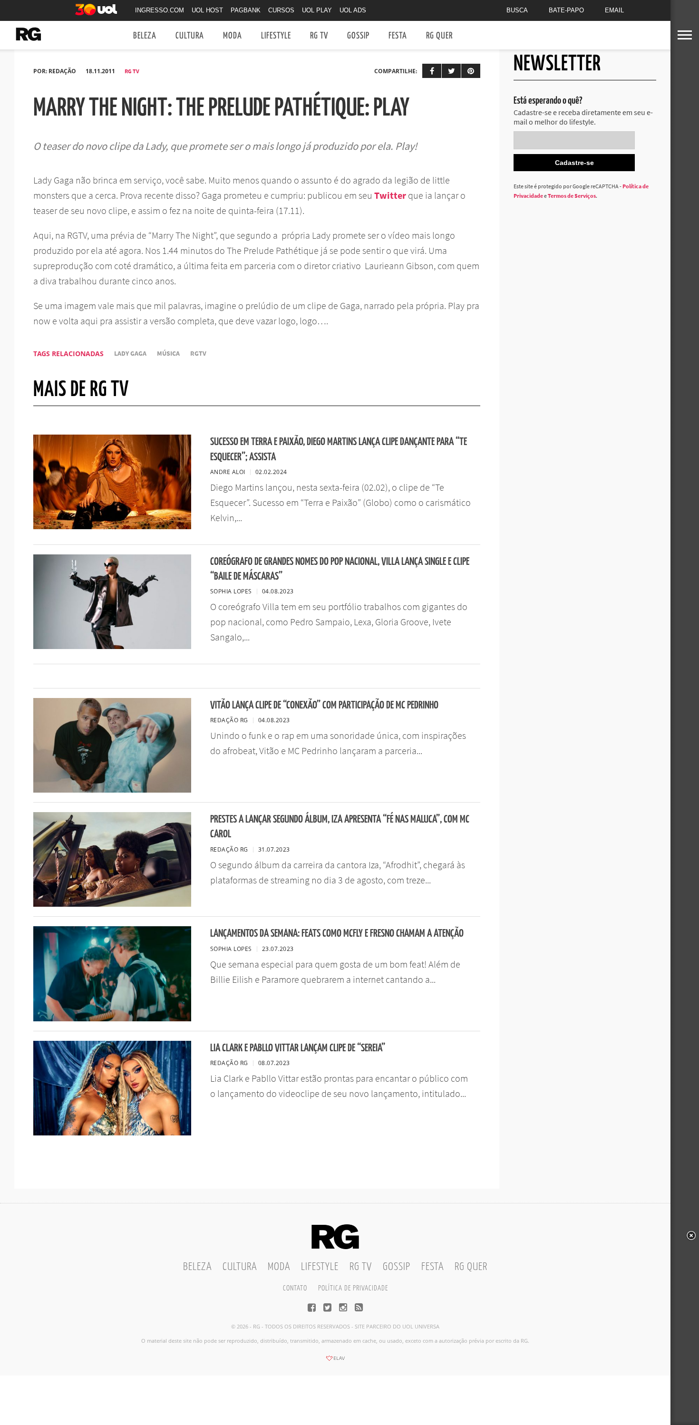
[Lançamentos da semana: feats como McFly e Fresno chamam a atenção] (112, 1018)
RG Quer (439, 35)
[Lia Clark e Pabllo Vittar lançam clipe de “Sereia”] (112, 1132)
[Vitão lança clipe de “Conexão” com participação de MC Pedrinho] (112, 790)
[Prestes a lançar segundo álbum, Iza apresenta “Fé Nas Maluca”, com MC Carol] (112, 904)
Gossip (358, 35)
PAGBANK (246, 10)
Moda (232, 35)
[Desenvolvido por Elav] (335, 1361)
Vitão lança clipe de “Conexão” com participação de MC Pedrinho (324, 705)
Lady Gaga (130, 353)
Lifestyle (276, 35)
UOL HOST (207, 10)
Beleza (144, 35)
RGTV (198, 353)
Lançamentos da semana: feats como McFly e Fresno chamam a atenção (337, 933)
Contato (295, 1288)
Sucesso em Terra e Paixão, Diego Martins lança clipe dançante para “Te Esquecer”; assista (338, 449)
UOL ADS (353, 10)
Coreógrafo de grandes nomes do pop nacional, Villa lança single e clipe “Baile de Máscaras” (339, 569)
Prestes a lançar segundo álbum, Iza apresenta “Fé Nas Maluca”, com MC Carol (339, 827)
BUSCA (517, 10)
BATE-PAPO (566, 10)
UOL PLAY (317, 10)
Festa (397, 35)
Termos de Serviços (572, 195)
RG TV (319, 35)
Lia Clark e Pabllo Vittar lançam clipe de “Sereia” (297, 1048)
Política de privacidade (353, 1288)
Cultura (189, 35)
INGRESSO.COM (159, 10)
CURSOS (281, 10)
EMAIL (614, 10)
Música (168, 353)
